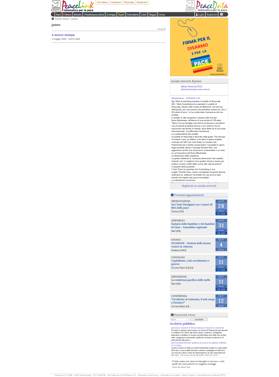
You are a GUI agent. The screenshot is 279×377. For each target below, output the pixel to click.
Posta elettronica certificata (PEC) (211, 375)
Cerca (162, 14)
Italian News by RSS (195, 88)
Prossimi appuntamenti (189, 195)
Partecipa (129, 2)
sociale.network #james (186, 81)
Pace (58, 14)
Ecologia (111, 14)
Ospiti (121, 14)
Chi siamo (102, 2)
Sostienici (142, 2)
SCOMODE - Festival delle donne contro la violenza (191, 244)
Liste (144, 14)
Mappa (152, 14)
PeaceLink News (184, 315)
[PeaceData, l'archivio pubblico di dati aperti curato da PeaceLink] (206, 10)
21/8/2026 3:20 (193, 98)
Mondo (78, 14)
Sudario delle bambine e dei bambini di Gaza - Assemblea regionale (193, 225)
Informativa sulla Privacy (148, 375)
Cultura (67, 14)
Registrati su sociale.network (199, 185)
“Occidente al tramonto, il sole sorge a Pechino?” (193, 301)
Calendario (133, 14)
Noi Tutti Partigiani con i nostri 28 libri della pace (191, 206)
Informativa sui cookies (170, 375)
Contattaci (115, 2)
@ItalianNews (177, 98)
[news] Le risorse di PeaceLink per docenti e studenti (197, 327)
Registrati (212, 14)
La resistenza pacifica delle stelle (190, 280)
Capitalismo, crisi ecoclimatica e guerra (190, 262)
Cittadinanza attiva (94, 14)
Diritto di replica (188, 375)
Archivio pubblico (182, 324)
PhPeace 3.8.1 (130, 375)
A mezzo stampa (63, 35)
